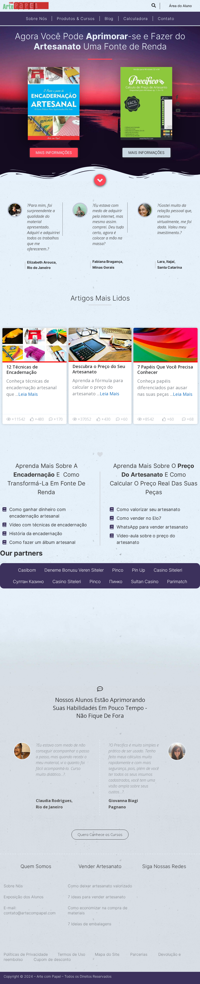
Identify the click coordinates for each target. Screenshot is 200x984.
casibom (27, 570)
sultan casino (145, 581)
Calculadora (135, 18)
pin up (138, 570)
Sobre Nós (36, 18)
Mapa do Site (107, 954)
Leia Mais (28, 394)
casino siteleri (168, 570)
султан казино (28, 581)
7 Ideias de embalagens (89, 923)
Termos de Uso (71, 954)
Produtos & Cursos (75, 18)
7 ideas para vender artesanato (96, 896)
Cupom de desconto (52, 959)
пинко (115, 581)
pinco (117, 570)
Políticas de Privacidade (26, 954)
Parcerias (138, 954)
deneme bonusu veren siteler (74, 570)
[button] (54, 152)
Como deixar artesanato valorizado (100, 885)
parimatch (177, 581)
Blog (109, 18)
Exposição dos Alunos (23, 896)
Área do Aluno (180, 6)
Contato (166, 18)
